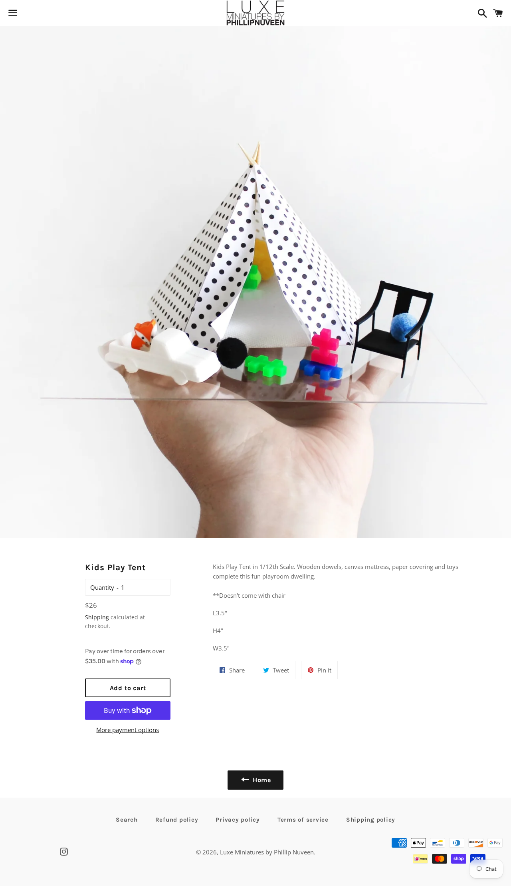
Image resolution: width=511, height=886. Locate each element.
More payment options (127, 730)
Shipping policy (370, 819)
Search (127, 819)
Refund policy (176, 819)
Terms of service (303, 819)
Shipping (97, 617)
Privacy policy (238, 819)
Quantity (102, 587)
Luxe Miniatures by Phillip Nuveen (267, 852)
